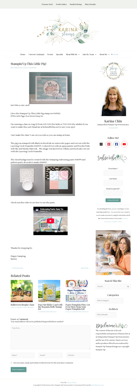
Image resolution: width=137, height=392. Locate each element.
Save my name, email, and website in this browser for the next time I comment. (43, 363)
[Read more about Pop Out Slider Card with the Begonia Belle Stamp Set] (50, 291)
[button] (78, 54)
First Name (113, 169)
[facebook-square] (117, 144)
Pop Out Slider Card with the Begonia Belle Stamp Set (50, 306)
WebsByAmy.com (97, 385)
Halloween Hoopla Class (22, 304)
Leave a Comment (29, 68)
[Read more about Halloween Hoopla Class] (23, 291)
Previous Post (17, 268)
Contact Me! (113, 128)
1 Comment (42, 312)
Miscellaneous (16, 68)
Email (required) (113, 189)
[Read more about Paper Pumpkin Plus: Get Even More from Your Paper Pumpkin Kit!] (78, 291)
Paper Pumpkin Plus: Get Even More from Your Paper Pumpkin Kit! (78, 306)
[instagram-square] (101, 144)
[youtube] (124, 144)
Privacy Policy (72, 382)
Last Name (113, 179)
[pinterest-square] (109, 144)
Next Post (85, 268)
